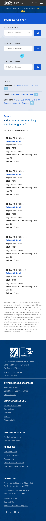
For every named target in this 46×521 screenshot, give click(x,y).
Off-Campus (23, 103)
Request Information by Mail (16, 505)
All (6, 89)
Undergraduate (26, 94)
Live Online (25, 99)
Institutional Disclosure (14, 462)
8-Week (17, 85)
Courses (7, 412)
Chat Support (10, 394)
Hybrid (15, 103)
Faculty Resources (12, 440)
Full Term (34, 85)
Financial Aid (9, 420)
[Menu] (41, 2)
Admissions (9, 409)
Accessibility (9, 459)
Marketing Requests (12, 437)
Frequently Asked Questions (16, 466)
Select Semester (11, 28)
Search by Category (12, 62)
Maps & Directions (11, 455)
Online (17, 99)
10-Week (25, 85)
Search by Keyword (12, 43)
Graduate (15, 94)
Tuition (7, 416)
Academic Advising (12, 498)
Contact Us (9, 502)
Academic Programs (12, 405)
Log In (34, 3)
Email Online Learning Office (16, 391)
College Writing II (13, 141)
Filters (7, 82)
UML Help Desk (10, 451)
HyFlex (34, 99)
